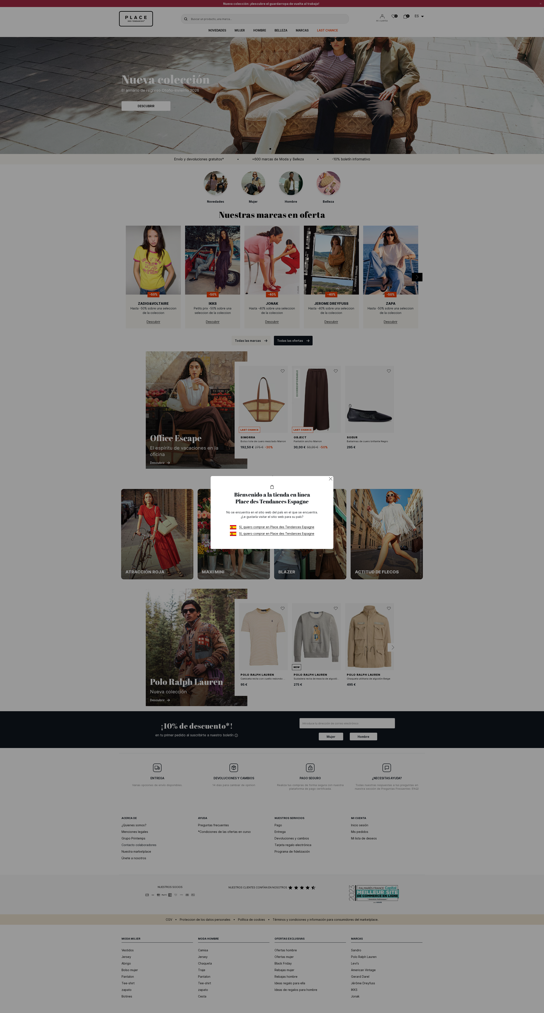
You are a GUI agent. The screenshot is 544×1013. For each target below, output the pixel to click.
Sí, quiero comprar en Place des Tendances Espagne (276, 527)
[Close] (330, 478)
